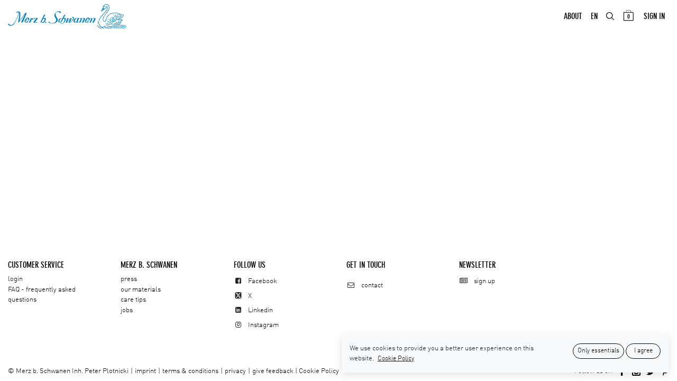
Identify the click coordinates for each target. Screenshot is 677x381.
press (129, 279)
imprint (145, 371)
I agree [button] (643, 351)
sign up (484, 281)
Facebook (262, 281)
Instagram (263, 325)
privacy (235, 371)
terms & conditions (190, 371)
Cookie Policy (319, 371)
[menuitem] (573, 16)
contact (372, 285)
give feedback (273, 371)
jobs (127, 310)
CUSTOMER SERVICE (36, 265)
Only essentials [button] (598, 351)
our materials (141, 289)
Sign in (654, 16)
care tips (133, 299)
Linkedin (260, 310)
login (15, 279)
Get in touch (365, 265)
